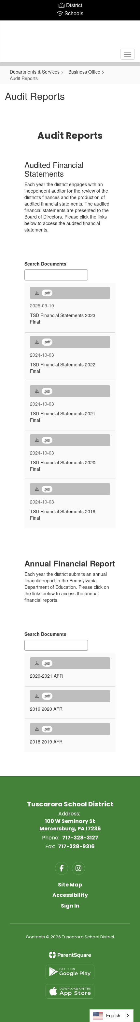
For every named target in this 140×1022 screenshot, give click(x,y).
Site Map (70, 884)
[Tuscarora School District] (70, 36)
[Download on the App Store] (70, 991)
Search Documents (45, 263)
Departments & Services (35, 71)
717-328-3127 (80, 837)
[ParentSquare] (70, 955)
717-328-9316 (76, 846)
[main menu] (127, 54)
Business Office (84, 71)
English (113, 1015)
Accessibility (70, 895)
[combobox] (111, 1015)
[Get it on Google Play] (70, 972)
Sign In (70, 905)
